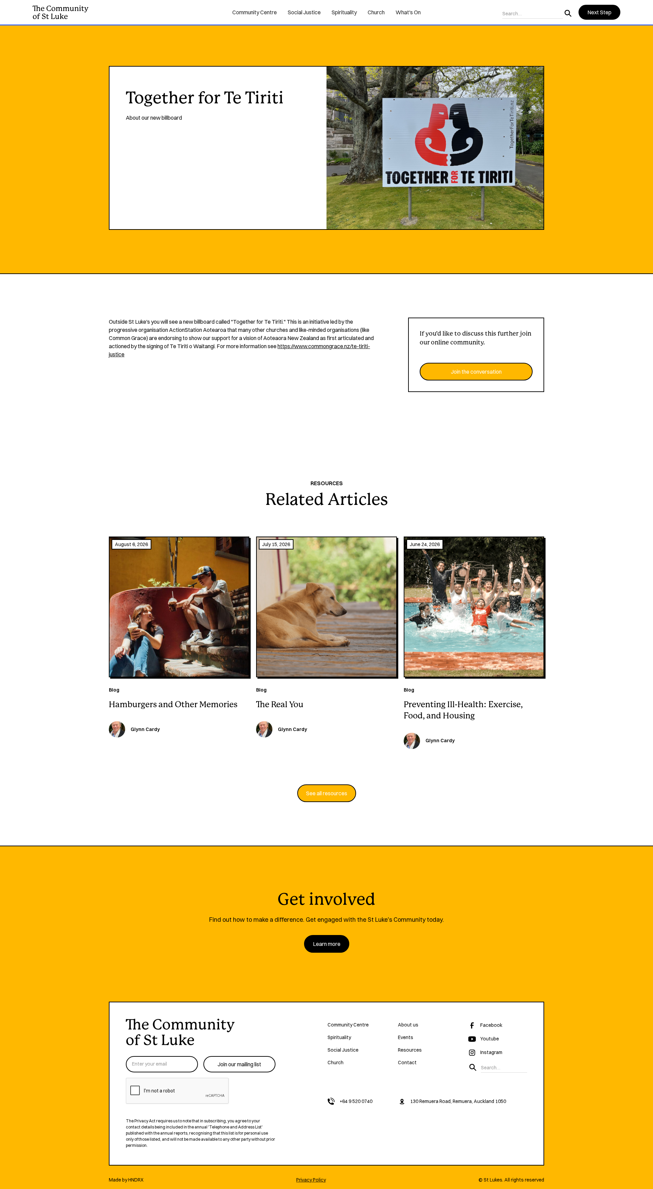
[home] (127, 12)
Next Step (599, 12)
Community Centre (254, 12)
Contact (407, 1062)
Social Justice (304, 12)
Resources (410, 1050)
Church (376, 12)
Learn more (326, 943)
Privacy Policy (311, 1180)
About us (408, 1025)
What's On (408, 12)
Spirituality (344, 12)
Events (405, 1037)
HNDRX (136, 1180)
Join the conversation (476, 371)
